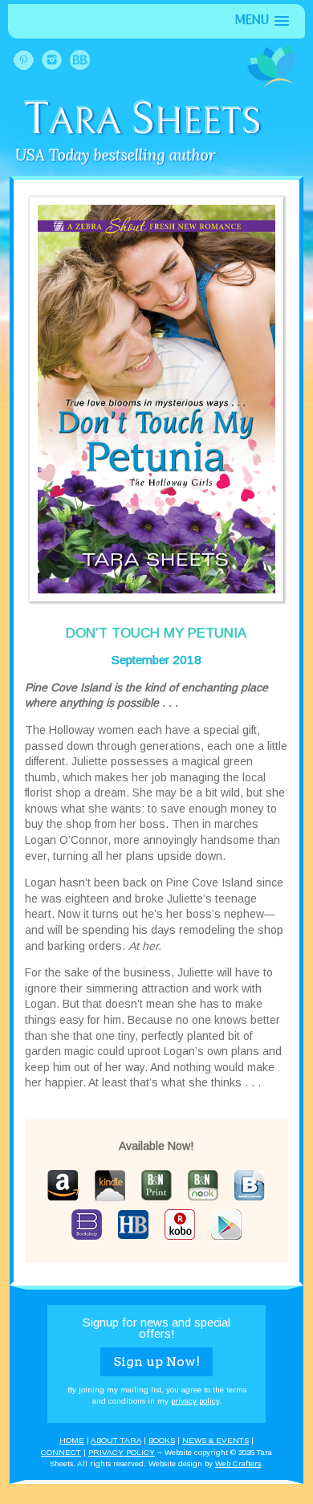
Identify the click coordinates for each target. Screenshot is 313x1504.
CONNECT (61, 1452)
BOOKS (161, 1440)
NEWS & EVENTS (215, 1440)
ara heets (142, 122)
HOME (71, 1440)
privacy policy (195, 1400)
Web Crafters (238, 1463)
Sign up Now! (156, 1361)
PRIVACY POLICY (121, 1452)
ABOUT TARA (116, 1440)
